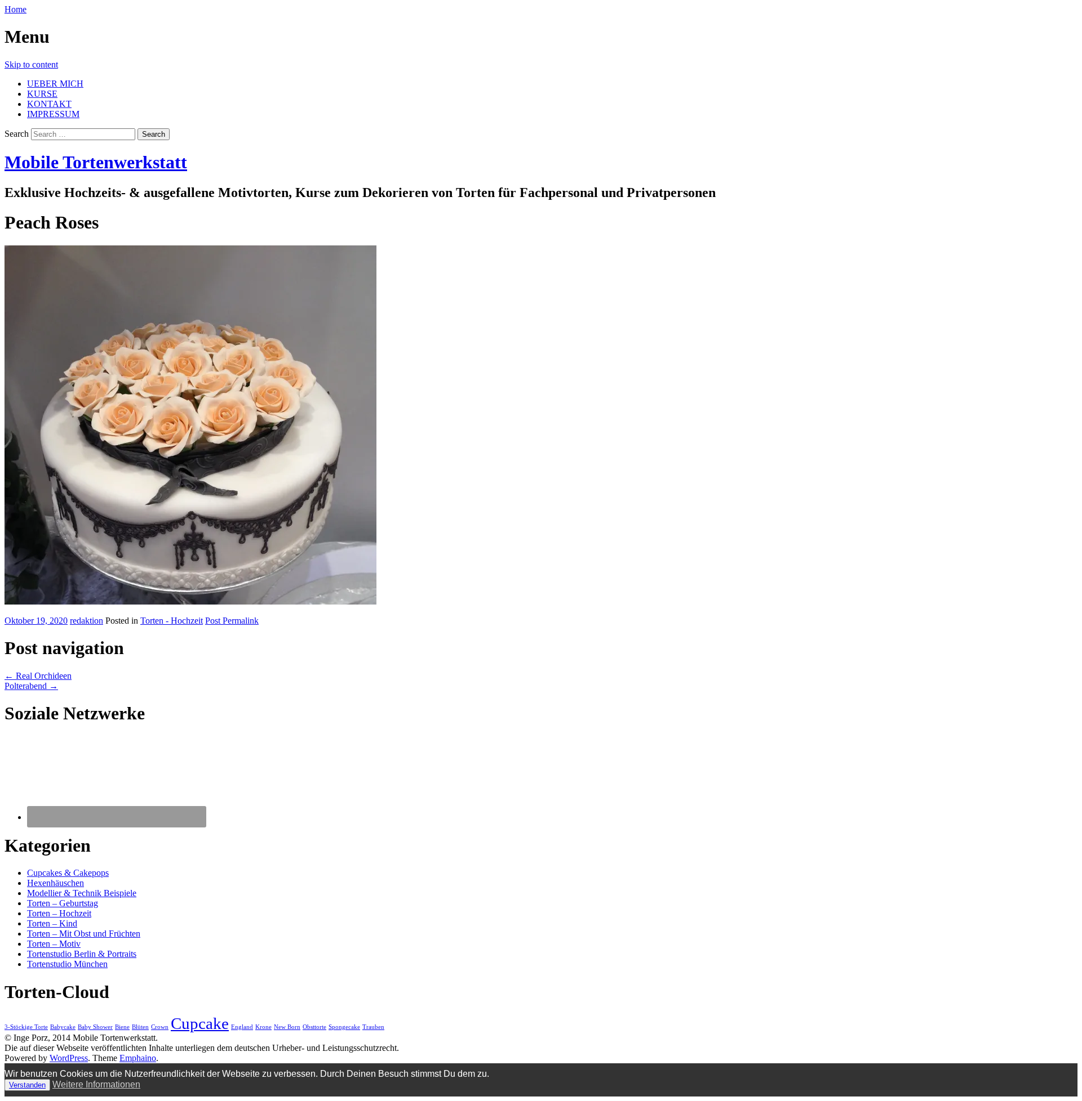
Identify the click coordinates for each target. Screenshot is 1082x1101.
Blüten (140, 1027)
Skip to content (31, 64)
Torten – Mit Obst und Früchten (83, 933)
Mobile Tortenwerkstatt (96, 162)
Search (17, 133)
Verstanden (27, 1085)
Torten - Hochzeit (171, 620)
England (242, 1027)
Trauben (373, 1027)
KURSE (42, 94)
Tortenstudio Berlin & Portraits (81, 954)
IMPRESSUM (53, 114)
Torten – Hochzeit (59, 913)
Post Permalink (232, 620)
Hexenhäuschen (55, 883)
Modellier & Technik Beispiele (81, 893)
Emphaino (137, 1058)
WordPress (69, 1058)
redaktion (86, 620)
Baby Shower (95, 1027)
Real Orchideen (38, 676)
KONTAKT (49, 104)
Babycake (63, 1027)
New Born (287, 1027)
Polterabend (31, 686)
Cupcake (200, 1023)
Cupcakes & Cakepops (68, 873)
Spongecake (344, 1027)
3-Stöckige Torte (26, 1027)
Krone (263, 1027)
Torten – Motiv (54, 943)
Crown (159, 1027)
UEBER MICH (55, 83)
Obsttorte (314, 1027)
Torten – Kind (52, 923)
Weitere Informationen (96, 1084)
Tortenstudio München (67, 964)
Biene (122, 1027)
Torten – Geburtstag (62, 903)
